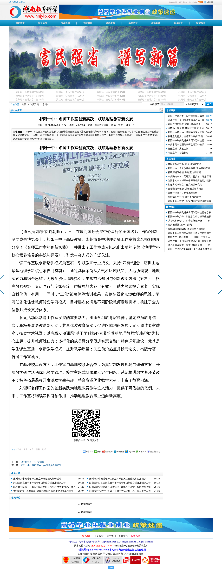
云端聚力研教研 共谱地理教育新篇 (185, 188)
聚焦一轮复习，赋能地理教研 (182, 192)
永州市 (45, 104)
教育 (32, 449)
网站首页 (20, 23)
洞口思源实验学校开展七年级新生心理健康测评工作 (39, 482)
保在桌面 (173, 2)
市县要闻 (65, 23)
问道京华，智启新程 (178, 152)
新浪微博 (109, 451)
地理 (44, 449)
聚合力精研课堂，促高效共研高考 (185, 184)
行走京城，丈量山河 (178, 148)
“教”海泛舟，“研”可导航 (32, 462)
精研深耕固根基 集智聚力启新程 (184, 172)
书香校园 (87, 23)
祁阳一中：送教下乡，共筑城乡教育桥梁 (41, 465)
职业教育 (178, 23)
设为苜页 (183, 2)
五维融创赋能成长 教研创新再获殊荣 (186, 228)
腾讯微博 (120, 451)
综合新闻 (42, 23)
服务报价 (99, 535)
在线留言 (123, 535)
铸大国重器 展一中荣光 (180, 224)
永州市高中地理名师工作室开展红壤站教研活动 (37, 478)
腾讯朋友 (142, 451)
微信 (99, 451)
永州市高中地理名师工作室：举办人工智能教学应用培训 (117, 478)
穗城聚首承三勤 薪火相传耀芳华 (184, 164)
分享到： (89, 451)
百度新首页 (155, 451)
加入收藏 (193, 2)
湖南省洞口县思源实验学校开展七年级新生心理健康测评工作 (120, 482)
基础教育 (110, 23)
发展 (25, 449)
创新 (38, 449)
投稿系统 (135, 535)
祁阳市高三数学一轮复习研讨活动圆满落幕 (189, 201)
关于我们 (111, 535)
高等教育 (155, 23)
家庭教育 (200, 23)
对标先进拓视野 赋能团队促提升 (184, 124)
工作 (19, 449)
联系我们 (86, 535)
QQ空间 (131, 451)
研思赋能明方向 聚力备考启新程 (184, 196)
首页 (24, 104)
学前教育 (133, 23)
